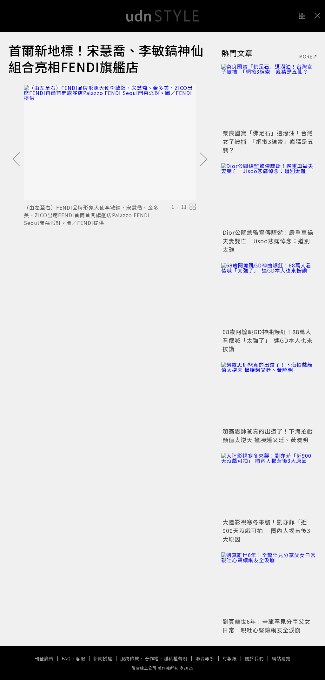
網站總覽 (281, 658)
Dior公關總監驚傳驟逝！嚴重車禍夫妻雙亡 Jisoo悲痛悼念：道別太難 (267, 240)
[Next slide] (203, 159)
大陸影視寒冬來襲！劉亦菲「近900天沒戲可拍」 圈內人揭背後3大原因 (266, 530)
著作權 (151, 658)
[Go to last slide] (16, 159)
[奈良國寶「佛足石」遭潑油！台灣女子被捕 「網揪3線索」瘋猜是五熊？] (268, 95)
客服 (80, 658)
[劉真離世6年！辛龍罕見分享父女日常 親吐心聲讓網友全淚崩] (268, 584)
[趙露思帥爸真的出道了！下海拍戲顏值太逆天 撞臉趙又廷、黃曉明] (268, 394)
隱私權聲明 (176, 658)
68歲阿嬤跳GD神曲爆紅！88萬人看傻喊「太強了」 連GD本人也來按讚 (267, 340)
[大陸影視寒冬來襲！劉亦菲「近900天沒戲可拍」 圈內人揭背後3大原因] (268, 484)
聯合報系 (205, 658)
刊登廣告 (44, 658)
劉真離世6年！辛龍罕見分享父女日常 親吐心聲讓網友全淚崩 (266, 625)
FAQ (66, 658)
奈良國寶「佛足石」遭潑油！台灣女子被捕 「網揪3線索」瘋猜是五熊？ (268, 141)
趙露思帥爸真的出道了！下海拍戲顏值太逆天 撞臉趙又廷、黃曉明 (267, 435)
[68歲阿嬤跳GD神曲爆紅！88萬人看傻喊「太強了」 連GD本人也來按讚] (268, 294)
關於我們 (254, 658)
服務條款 (129, 658)
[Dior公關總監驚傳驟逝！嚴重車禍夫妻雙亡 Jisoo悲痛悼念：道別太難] (268, 195)
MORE (306, 56)
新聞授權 (102, 658)
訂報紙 (229, 658)
